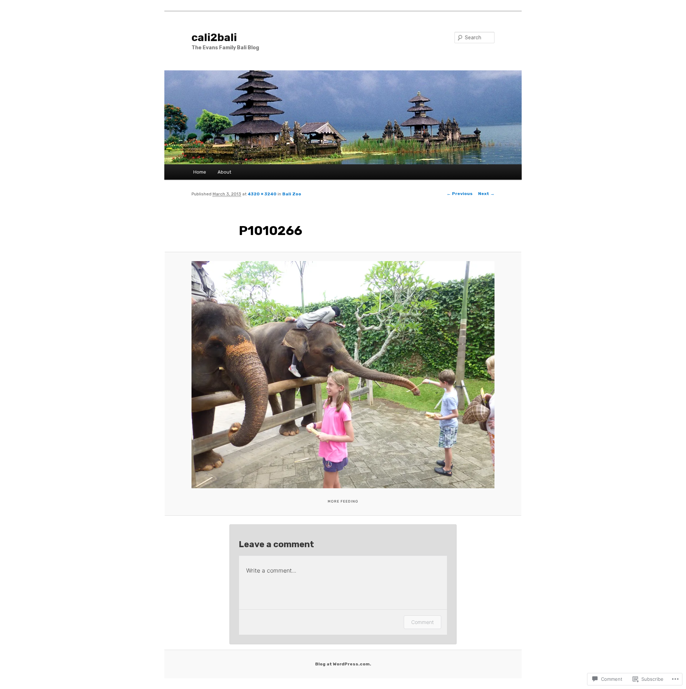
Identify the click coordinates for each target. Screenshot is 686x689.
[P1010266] (343, 374)
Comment (422, 622)
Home (199, 172)
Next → (486, 193)
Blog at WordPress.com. (343, 663)
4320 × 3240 (262, 193)
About (224, 172)
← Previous (460, 193)
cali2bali (214, 37)
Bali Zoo (291, 193)
